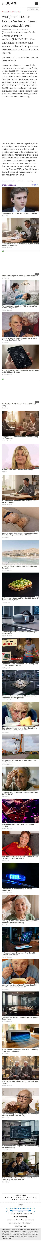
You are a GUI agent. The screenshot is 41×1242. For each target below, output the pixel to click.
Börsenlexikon (20, 1195)
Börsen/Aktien (16, 12)
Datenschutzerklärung (20, 1217)
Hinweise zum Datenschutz (15, 1220)
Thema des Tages (7, 12)
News (13, 1213)
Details (35, 1236)
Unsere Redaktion (14, 1223)
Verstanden (5, 1238)
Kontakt (19, 1213)
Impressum (28, 1213)
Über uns (29, 1220)
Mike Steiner (27, 1223)
